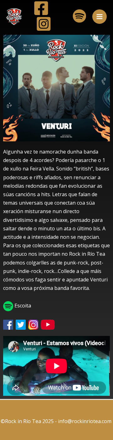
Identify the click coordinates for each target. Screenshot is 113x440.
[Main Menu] (99, 16)
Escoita (22, 305)
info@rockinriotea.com (85, 421)
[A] (41, 8)
